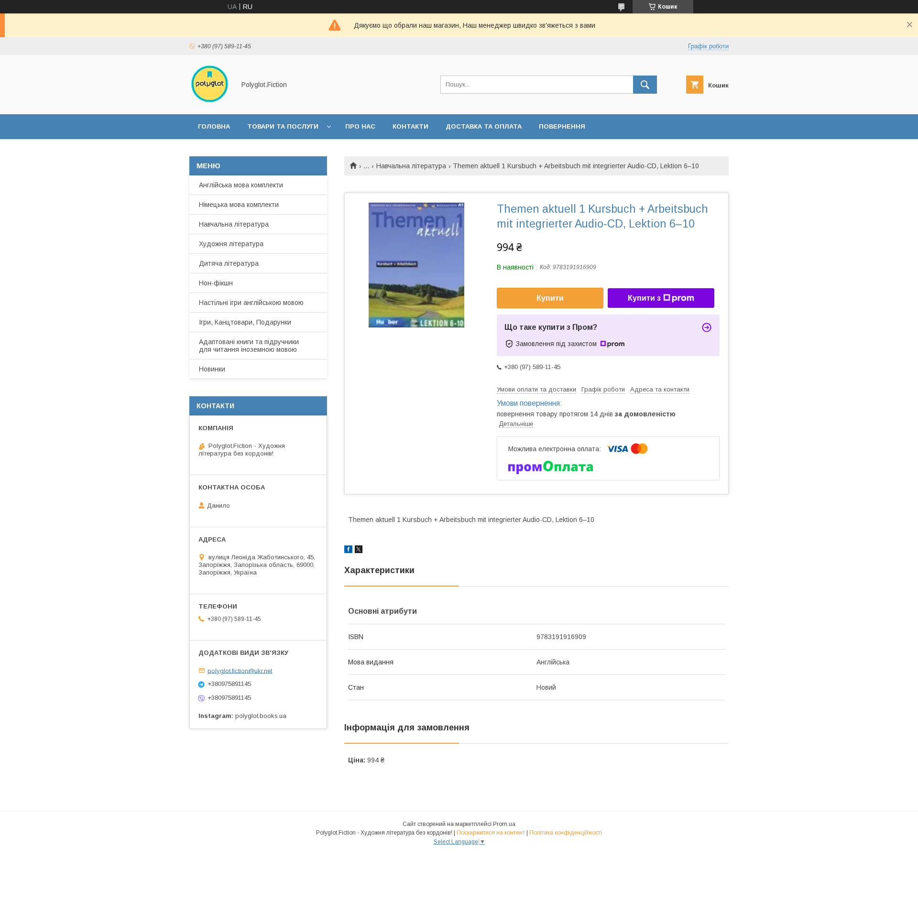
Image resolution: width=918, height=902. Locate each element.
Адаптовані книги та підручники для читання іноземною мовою (249, 345)
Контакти (410, 126)
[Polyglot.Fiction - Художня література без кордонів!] (209, 102)
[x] (358, 550)
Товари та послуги (282, 126)
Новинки (212, 369)
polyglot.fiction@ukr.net (240, 670)
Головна (214, 126)
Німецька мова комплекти (239, 204)
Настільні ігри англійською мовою (251, 302)
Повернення (562, 126)
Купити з (644, 298)
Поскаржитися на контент (491, 832)
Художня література (231, 244)
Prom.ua (504, 824)
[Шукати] (645, 85)
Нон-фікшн (216, 283)
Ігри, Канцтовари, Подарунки (245, 322)
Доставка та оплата (484, 126)
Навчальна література (411, 166)
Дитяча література (229, 263)
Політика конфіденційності (565, 832)
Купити (550, 298)
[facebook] (348, 550)
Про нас (360, 126)
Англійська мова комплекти (241, 185)
